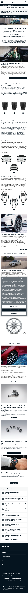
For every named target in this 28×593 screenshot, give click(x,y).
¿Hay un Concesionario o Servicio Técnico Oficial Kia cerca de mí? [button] (13, 514)
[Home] (3, 586)
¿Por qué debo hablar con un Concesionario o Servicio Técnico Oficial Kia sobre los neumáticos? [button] (13, 494)
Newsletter (11, 573)
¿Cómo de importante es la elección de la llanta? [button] (14, 509)
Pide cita (13, 417)
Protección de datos (12, 575)
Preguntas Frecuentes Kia (16, 580)
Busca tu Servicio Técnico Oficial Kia (17, 78)
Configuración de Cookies (14, 309)
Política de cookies (5, 578)
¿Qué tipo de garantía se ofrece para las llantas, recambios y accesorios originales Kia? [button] (13, 530)
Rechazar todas (14, 313)
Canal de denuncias (5, 580)
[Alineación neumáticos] (14, 173)
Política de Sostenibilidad (16, 578)
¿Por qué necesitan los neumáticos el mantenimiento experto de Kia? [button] (14, 499)
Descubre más (14, 483)
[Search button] (25, 2)
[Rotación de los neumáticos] (14, 210)
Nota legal (4, 575)
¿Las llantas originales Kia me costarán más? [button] (12, 525)
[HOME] (1, 7)
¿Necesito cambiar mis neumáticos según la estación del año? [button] (13, 504)
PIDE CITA (23, 249)
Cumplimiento (4, 573)
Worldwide (18, 573)
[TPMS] (14, 394)
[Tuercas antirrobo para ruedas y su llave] (14, 430)
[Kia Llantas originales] (14, 24)
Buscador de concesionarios (13, 452)
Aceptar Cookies (14, 306)
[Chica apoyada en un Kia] (14, 61)
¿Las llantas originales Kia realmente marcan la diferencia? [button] (13, 520)
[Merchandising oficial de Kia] (14, 462)
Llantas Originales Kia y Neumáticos (10, 16)
